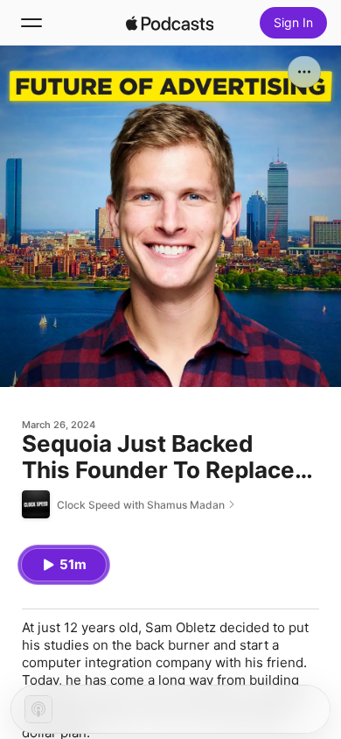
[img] (169, 23)
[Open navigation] (31, 23)
